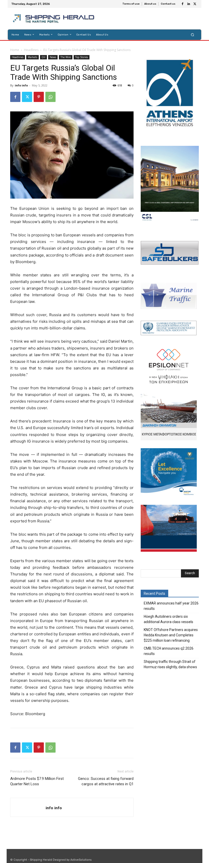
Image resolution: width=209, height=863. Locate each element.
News (53, 57)
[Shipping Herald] (54, 18)
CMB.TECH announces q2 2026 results (168, 651)
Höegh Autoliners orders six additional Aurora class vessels (168, 619)
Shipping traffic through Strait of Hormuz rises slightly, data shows (170, 664)
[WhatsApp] (50, 97)
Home (14, 50)
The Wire (65, 57)
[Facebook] (182, 4)
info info (21, 85)
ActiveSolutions (81, 859)
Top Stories (81, 57)
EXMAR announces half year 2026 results (171, 606)
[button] (193, 35)
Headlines (31, 50)
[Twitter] (195, 4)
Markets (32, 57)
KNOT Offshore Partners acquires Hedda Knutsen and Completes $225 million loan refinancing (171, 635)
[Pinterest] (39, 97)
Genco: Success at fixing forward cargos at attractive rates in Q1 (106, 781)
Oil (43, 57)
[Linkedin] (189, 4)
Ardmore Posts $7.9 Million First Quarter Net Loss (37, 781)
